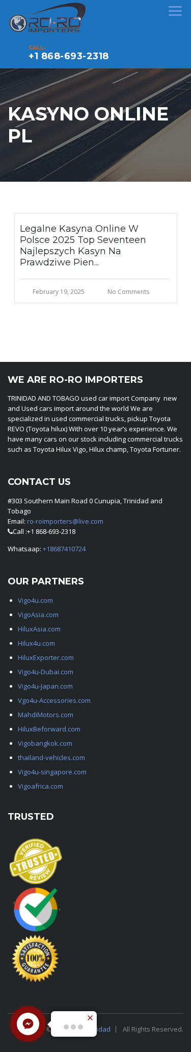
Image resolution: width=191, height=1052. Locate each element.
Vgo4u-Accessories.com (54, 700)
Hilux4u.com (36, 643)
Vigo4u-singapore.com (52, 771)
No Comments (128, 291)
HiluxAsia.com (39, 628)
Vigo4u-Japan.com (45, 686)
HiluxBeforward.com (49, 728)
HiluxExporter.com (46, 657)
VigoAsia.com (38, 614)
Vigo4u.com (35, 600)
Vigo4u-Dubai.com (45, 671)
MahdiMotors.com (45, 714)
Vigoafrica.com (40, 786)
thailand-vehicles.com (52, 757)
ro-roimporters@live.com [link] (65, 521)
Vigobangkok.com (45, 743)
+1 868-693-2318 (69, 56)
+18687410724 (64, 548)
